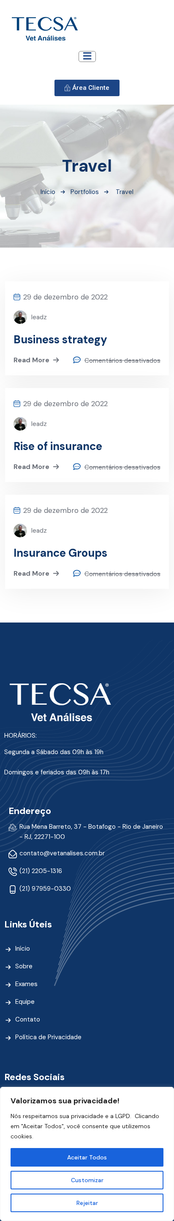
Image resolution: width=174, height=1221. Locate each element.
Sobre (24, 966)
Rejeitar (87, 1203)
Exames (26, 984)
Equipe (25, 1001)
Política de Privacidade (48, 1037)
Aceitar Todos (87, 1157)
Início (48, 192)
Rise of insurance (58, 446)
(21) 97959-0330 (45, 888)
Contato (27, 1019)
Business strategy (60, 339)
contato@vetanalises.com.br (62, 853)
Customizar (87, 1180)
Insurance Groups (60, 553)
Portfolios (85, 192)
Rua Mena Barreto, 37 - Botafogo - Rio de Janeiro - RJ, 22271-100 (91, 831)
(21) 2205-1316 (40, 871)
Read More (31, 360)
